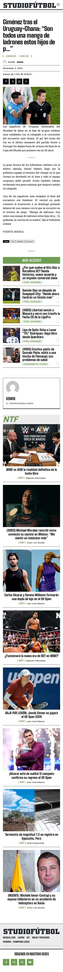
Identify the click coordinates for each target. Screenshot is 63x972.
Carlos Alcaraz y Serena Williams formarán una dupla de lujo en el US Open (31, 597)
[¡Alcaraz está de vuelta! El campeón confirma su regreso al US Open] (31, 751)
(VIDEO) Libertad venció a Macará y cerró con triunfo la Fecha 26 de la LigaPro (41, 313)
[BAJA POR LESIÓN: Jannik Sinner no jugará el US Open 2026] (31, 690)
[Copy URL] (26, 81)
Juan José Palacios (36, 603)
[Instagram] (14, 962)
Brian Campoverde (35, 843)
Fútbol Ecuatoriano (32, 282)
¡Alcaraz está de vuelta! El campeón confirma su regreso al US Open (31, 775)
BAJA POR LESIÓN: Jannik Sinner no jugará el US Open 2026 (31, 715)
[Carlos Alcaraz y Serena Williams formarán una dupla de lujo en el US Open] (31, 572)
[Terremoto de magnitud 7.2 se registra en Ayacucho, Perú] (31, 811)
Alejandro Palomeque (36, 478)
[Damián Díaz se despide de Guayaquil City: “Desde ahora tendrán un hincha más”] (11, 295)
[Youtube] (30, 962)
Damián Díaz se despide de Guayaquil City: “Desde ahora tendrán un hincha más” (40, 293)
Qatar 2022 (24, 56)
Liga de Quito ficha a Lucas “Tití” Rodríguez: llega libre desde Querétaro (39, 333)
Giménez (20, 241)
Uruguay (29, 241)
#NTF (21, 478)
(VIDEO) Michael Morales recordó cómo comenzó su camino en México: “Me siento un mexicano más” (31, 534)
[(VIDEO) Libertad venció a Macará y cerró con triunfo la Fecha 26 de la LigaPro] (11, 315)
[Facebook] (6, 81)
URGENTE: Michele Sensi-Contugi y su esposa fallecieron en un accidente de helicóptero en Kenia (31, 899)
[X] (13, 81)
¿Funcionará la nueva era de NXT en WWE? (31, 656)
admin (20, 62)
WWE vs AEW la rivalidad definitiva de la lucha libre (31, 471)
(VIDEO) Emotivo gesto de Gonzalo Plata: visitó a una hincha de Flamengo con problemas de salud (39, 354)
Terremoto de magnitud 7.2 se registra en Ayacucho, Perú (31, 836)
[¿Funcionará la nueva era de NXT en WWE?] (31, 633)
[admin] (5, 62)
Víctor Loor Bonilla (35, 543)
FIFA (12, 241)
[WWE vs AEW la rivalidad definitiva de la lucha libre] (31, 447)
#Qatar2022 (11, 56)
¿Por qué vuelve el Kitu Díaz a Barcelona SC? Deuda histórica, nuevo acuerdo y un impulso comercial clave (40, 273)
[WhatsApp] (19, 81)
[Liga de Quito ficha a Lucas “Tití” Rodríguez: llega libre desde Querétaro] (11, 335)
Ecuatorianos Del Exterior (35, 364)
